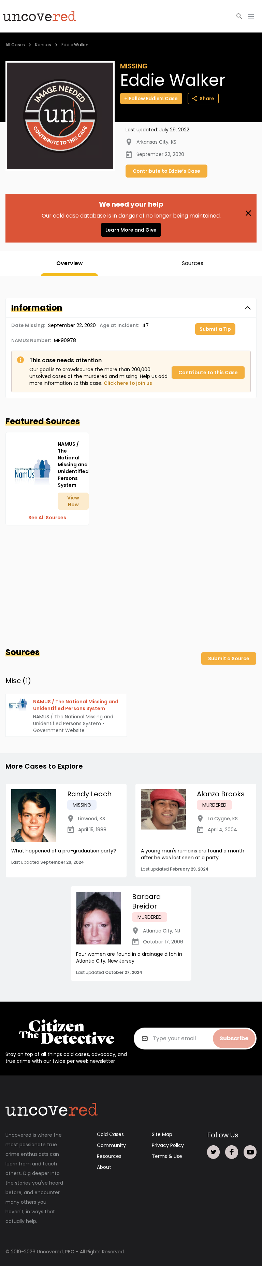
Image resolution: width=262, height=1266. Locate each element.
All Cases (15, 45)
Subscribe (234, 1038)
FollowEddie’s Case (153, 98)
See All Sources (47, 517)
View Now (73, 501)
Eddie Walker (74, 45)
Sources (192, 263)
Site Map (162, 1134)
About (104, 1167)
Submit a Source (228, 658)
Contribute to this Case (208, 372)
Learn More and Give (131, 229)
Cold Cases (110, 1134)
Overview (69, 263)
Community (111, 1145)
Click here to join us (128, 383)
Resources (109, 1156)
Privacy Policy (168, 1145)
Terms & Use (167, 1156)
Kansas (43, 45)
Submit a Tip (215, 329)
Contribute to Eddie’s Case (166, 171)
